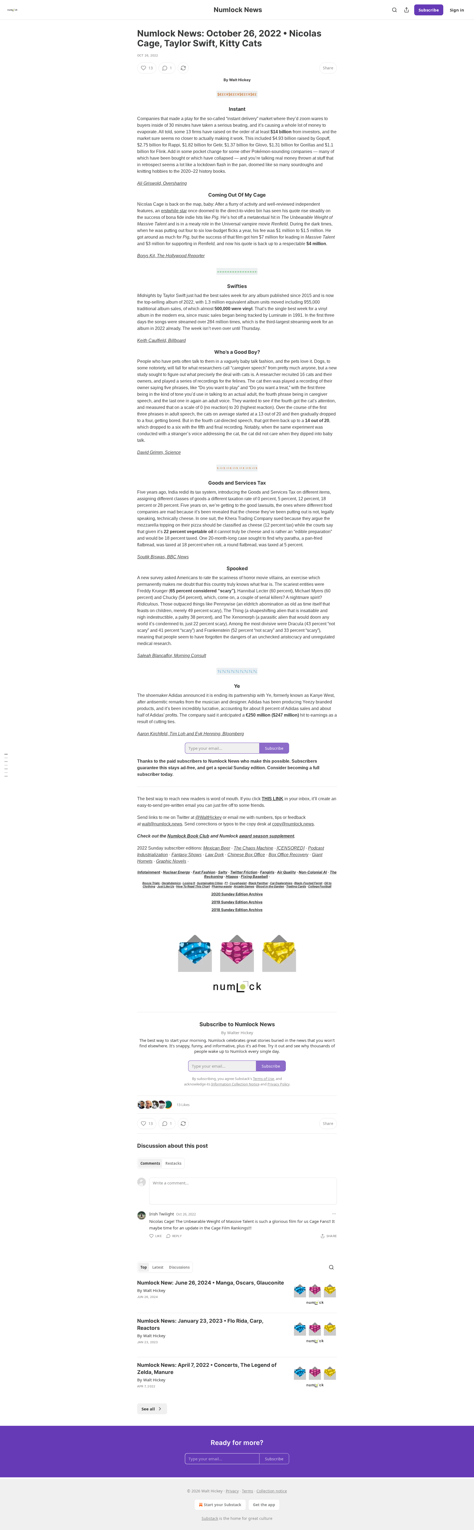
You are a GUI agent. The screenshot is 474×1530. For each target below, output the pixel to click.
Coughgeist (238, 883)
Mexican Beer (216, 848)
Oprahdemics (171, 883)
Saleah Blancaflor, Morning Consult (171, 655)
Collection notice (271, 1491)
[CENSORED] (290, 848)
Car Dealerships (281, 883)
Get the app (264, 1504)
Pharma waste (222, 886)
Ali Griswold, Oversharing (162, 183)
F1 (226, 883)
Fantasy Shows (186, 854)
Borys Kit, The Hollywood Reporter (171, 255)
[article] (237, 1294)
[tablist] (161, 1163)
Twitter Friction (243, 872)
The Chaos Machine (253, 848)
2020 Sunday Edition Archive (237, 894)
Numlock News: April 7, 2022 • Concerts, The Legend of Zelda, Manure (206, 1368)
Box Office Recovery (288, 854)
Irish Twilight (161, 1214)
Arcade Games (244, 886)
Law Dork (214, 854)
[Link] (129, 109)
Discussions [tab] (179, 1267)
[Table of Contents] (6, 765)
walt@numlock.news (162, 824)
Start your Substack (222, 1504)
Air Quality (286, 872)
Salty (222, 872)
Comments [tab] (150, 1163)
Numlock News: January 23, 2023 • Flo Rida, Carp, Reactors (200, 1324)
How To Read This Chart (193, 886)
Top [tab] (143, 1267)
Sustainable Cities (210, 883)
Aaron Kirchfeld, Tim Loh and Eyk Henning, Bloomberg (190, 733)
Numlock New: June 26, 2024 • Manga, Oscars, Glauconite (210, 1283)
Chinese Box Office (246, 854)
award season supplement (266, 836)
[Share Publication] (406, 9)
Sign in (457, 10)
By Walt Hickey (151, 1290)
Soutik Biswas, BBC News (163, 557)
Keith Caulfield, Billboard (161, 340)
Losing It (189, 883)
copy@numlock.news (293, 824)
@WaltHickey (208, 817)
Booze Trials (151, 883)
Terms (247, 1491)
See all (148, 1409)
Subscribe (429, 10)
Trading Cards (296, 886)
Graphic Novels (171, 861)
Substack (210, 1518)
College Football (319, 886)
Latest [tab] (157, 1267)
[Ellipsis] (334, 1213)
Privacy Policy (278, 1084)
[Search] (394, 9)
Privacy (232, 1491)
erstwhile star (174, 210)
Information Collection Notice (235, 1084)
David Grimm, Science (159, 452)
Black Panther (258, 883)
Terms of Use (263, 1078)
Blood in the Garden (270, 886)
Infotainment (148, 872)
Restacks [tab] (173, 1163)
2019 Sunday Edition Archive (237, 902)
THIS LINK (272, 798)
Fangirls (267, 872)
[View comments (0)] (191, 1393)
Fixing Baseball (254, 876)
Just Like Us (165, 886)
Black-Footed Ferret (308, 883)
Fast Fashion (204, 872)
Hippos (232, 876)
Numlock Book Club (188, 836)
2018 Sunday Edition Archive (237, 909)
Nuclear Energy (176, 872)
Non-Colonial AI (313, 872)
